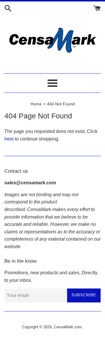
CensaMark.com (68, 327)
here (9, 138)
